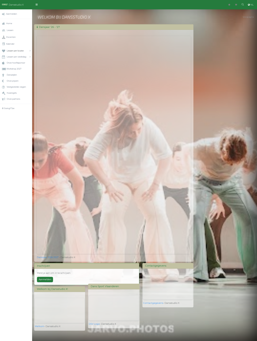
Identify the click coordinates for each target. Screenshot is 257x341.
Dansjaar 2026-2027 (47, 257)
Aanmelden (45, 279)
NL (252, 4)
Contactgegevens (153, 303)
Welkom (39, 326)
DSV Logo (94, 324)
